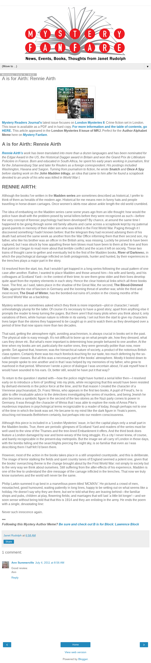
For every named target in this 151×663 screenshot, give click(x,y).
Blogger (83, 659)
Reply (14, 577)
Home (75, 644)
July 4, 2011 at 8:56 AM (49, 562)
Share (9, 541)
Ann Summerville (22, 562)
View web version (75, 652)
